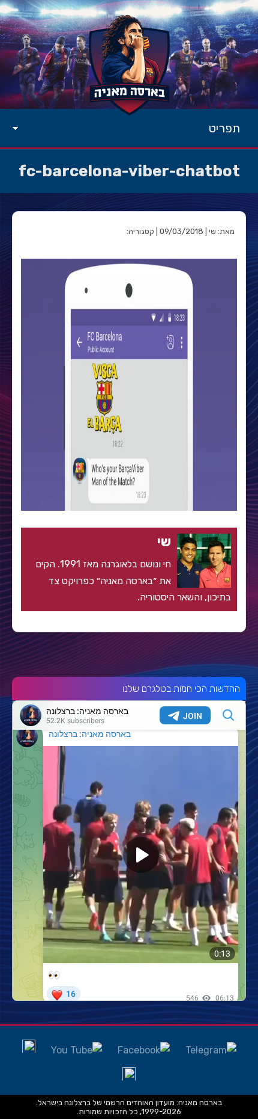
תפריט (224, 128)
